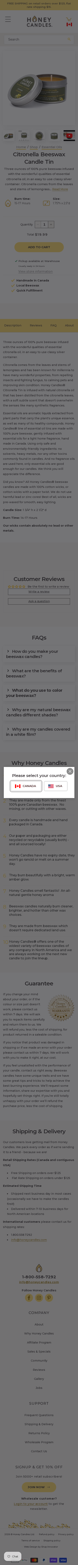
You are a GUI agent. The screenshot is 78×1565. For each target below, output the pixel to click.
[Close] (70, 771)
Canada (29, 786)
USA (59, 786)
